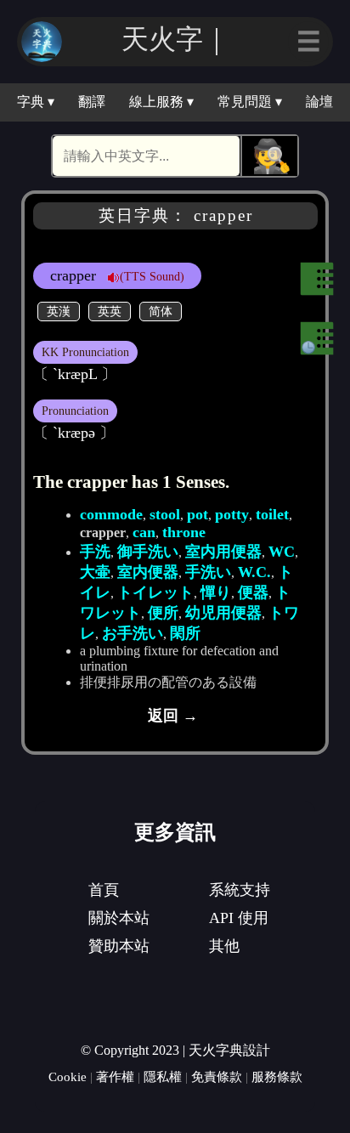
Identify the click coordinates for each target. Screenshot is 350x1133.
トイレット (155, 592)
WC (281, 551)
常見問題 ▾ (249, 101)
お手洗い (132, 633)
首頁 (103, 889)
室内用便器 (223, 551)
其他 (224, 946)
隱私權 (163, 1076)
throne (184, 532)
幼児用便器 (223, 612)
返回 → (173, 715)
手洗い (208, 572)
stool (165, 514)
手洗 (95, 551)
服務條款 (276, 1076)
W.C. (254, 572)
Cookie (67, 1076)
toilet (272, 514)
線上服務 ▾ (161, 101)
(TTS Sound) (152, 276)
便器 (253, 592)
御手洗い (147, 551)
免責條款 (216, 1076)
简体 (160, 311)
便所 (163, 612)
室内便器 (147, 572)
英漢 (59, 311)
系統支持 (239, 889)
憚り (215, 592)
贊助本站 (119, 946)
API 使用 (238, 917)
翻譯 (91, 101)
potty (232, 514)
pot (197, 514)
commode (111, 514)
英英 (109, 311)
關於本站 (119, 917)
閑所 (185, 633)
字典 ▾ (35, 101)
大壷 (95, 572)
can (144, 532)
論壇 (319, 101)
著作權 (115, 1076)
